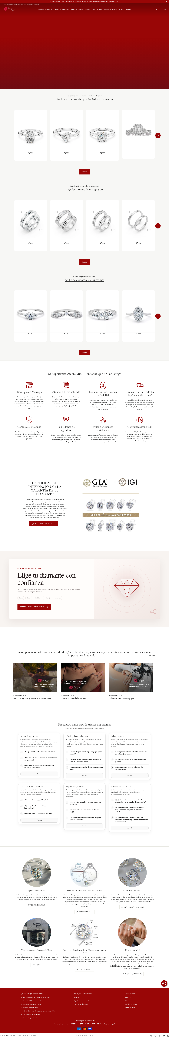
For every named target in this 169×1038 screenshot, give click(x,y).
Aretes (94, 9)
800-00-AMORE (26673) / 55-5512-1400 (15, 4)
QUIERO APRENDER (84, 969)
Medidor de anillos (131, 1004)
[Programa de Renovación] (36, 872)
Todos (84, 171)
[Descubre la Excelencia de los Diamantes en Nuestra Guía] (84, 932)
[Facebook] (151, 1036)
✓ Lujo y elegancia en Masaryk (30, 1014)
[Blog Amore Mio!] (132, 932)
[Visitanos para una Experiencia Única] (36, 932)
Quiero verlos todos (105, 81)
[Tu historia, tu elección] (132, 872)
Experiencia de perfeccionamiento (84, 1001)
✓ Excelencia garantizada (29, 1018)
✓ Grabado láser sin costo (29, 1007)
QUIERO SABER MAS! (36, 905)
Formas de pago (130, 1007)
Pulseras (100, 9)
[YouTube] (164, 1036)
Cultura (127, 1001)
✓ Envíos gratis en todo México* (31, 1004)
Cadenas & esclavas (110, 9)
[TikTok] (159, 1036)
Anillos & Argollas (77, 9)
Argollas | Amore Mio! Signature (84, 189)
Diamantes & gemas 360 (45, 9)
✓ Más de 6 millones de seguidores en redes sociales (38, 1011)
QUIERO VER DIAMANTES (44, 523)
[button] (30, 153)
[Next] (158, 135)
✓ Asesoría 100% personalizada (31, 1001)
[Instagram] (155, 1036)
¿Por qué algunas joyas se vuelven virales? (32, 698)
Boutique (36, 4)
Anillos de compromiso (62, 9)
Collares (87, 9)
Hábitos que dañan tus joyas (121, 698)
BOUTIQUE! (36, 965)
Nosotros (128, 997)
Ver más (39, 774)
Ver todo (152, 655)
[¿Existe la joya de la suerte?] (83, 677)
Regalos (128, 9)
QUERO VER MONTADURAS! (132, 907)
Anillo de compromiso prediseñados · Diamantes (84, 99)
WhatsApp (30, 4)
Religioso (121, 9)
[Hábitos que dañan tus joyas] (131, 677)
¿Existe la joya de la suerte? (73, 698)
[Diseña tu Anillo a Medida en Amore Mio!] (84, 872)
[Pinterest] (168, 1036)
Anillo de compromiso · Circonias (84, 280)
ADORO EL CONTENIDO (132, 974)
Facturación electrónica (81, 1004)
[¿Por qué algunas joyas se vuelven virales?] (35, 677)
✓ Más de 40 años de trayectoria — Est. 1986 (35, 997)
